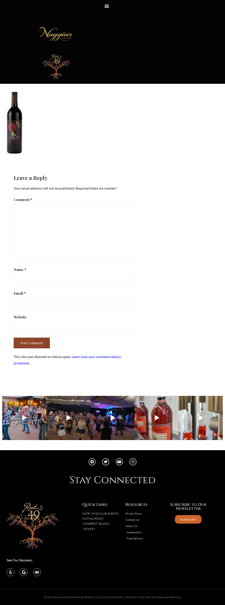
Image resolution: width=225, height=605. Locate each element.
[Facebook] (92, 461)
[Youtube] (119, 461)
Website (20, 317)
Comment (23, 199)
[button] (106, 5)
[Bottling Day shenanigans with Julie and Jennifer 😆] (156, 418)
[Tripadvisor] (37, 572)
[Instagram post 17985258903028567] (68, 418)
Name (20, 269)
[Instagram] (132, 461)
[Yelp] (11, 572)
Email (20, 293)
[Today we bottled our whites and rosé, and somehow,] (201, 418)
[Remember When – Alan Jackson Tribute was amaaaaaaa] (113, 418)
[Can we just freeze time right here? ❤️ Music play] (24, 418)
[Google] (24, 572)
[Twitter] (105, 461)
